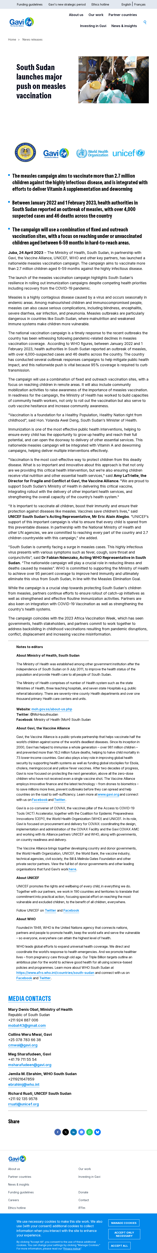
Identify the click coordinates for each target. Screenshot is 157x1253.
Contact (83, 1200)
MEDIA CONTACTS (29, 999)
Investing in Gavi (93, 26)
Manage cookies (124, 1223)
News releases (32, 39)
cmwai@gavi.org (22, 1045)
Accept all (119, 1245)
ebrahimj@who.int (23, 1084)
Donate (83, 1192)
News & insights (124, 26)
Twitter (59, 800)
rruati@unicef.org (23, 1104)
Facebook (40, 800)
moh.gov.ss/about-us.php (51, 709)
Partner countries (123, 15)
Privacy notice (72, 1248)
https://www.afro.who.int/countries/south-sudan (55, 973)
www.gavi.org (108, 794)
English (126, 4)
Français (140, 4)
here (72, 869)
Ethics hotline (100, 4)
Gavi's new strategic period (67, 4)
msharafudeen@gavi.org (29, 1065)
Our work (96, 15)
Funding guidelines (30, 4)
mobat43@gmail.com (27, 1025)
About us (76, 15)
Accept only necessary (124, 1234)
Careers (13, 1200)
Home (12, 39)
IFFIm (81, 1208)
